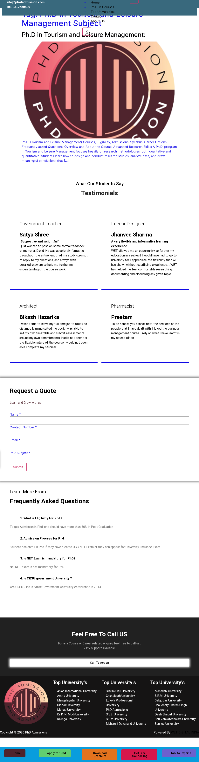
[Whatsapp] (192, 5)
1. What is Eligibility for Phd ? (41, 518)
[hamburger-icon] (134, 1)
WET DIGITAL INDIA (185, 732)
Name (15, 414)
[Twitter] (169, 5)
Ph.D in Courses (102, 7)
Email (15, 440)
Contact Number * (23, 427)
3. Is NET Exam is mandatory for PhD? (47, 558)
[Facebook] (157, 5)
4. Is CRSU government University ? (46, 578)
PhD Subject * (20, 452)
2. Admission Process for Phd (42, 538)
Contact (97, 16)
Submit (18, 467)
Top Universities (102, 12)
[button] (99, 518)
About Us (98, 21)
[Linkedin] (180, 5)
